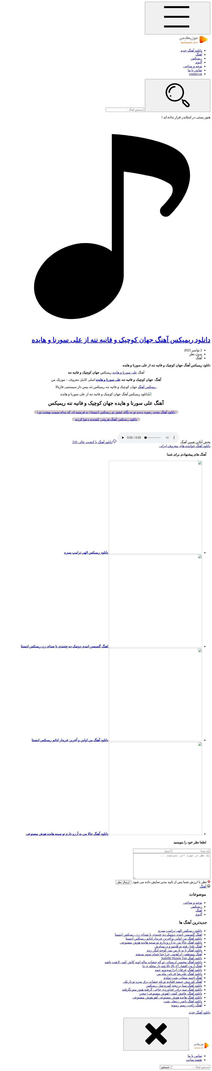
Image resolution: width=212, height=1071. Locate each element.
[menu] (177, 18)
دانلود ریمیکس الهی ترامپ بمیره (180, 930)
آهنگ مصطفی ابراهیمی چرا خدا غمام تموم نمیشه (169, 954)
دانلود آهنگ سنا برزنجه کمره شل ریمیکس (174, 985)
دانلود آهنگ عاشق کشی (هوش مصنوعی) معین (170, 993)
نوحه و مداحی (192, 66)
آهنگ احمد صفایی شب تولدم (183, 978)
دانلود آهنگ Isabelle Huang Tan (181, 958)
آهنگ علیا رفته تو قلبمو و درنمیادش (178, 946)
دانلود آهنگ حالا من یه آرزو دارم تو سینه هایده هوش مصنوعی (161, 942)
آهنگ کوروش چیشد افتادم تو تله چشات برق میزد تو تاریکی (162, 981)
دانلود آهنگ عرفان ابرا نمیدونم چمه (178, 970)
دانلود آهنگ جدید (191, 50)
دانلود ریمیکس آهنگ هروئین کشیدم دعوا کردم (106, 419)
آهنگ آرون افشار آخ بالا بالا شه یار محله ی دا (172, 966)
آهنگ (199, 54)
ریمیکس (196, 58)
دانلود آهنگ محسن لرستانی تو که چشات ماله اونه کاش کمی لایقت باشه (153, 962)
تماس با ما (195, 70)
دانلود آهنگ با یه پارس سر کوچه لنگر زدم (174, 950)
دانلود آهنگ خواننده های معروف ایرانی (184, 446)
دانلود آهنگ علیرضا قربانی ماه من (179, 974)
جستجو (165, 1067)
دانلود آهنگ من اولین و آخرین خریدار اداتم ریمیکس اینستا (164, 938)
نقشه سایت (194, 1060)
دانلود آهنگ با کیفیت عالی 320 (92, 442)
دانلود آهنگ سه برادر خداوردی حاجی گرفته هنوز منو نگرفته (162, 989)
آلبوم (198, 62)
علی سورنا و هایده (124, 372)
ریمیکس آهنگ (147, 387)
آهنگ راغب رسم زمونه (186, 1005)
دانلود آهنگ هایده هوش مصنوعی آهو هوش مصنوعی (167, 997)
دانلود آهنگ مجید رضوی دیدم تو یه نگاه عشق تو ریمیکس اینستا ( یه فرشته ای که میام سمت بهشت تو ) (106, 412)
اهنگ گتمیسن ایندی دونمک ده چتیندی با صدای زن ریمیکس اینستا (158, 934)
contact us (195, 74)
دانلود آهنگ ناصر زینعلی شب (183, 1001)
